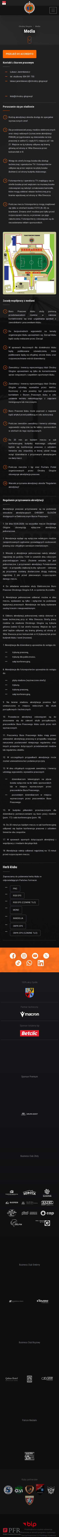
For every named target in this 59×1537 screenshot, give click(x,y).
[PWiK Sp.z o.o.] (43, 1223)
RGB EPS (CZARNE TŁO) (24, 902)
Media (37, 26)
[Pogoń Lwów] (29, 1500)
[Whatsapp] (29, 963)
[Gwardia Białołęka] (50, 1489)
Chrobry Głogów (25, 26)
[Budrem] (12, 1203)
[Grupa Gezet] (29, 1114)
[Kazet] (47, 1203)
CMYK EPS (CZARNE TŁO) (25, 933)
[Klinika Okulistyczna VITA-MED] (29, 1203)
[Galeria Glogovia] (47, 1193)
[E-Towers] (43, 1301)
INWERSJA (18, 918)
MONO (16, 910)
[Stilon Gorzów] (8, 1489)
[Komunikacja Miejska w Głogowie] (29, 1379)
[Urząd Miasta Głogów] (29, 993)
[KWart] (12, 1213)
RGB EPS (17, 895)
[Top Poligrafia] (12, 1193)
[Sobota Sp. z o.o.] (29, 1193)
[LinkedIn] (41, 963)
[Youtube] (35, 956)
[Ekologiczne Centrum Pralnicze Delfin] (16, 1223)
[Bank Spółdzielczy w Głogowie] (16, 1301)
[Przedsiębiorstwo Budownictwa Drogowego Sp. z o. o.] (29, 1213)
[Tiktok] (18, 963)
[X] (46, 956)
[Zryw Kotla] (29, 1490)
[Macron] (29, 1014)
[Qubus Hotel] (11, 1379)
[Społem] (47, 1379)
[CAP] (47, 1213)
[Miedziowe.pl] (29, 1456)
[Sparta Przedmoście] (18, 1490)
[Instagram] (24, 956)
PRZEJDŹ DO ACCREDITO (19, 54)
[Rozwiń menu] (53, 10)
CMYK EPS (18, 926)
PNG (15, 888)
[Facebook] (13, 956)
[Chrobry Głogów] (29, 7)
